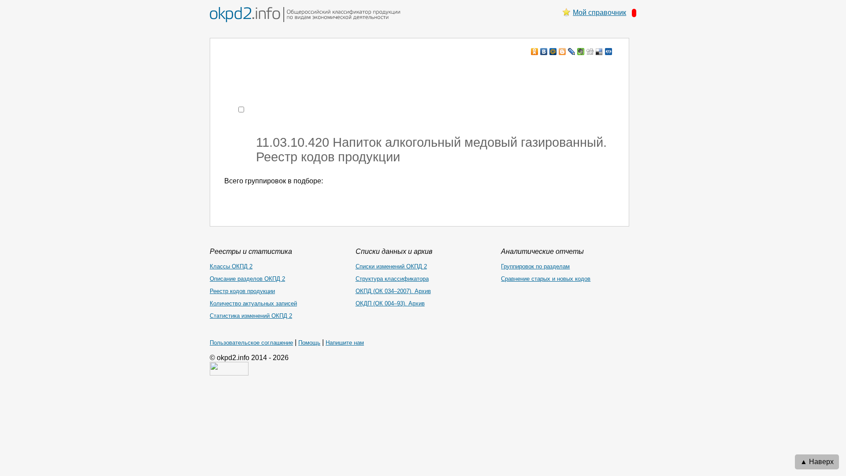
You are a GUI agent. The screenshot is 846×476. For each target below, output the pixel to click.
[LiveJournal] (571, 51)
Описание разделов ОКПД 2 (247, 278)
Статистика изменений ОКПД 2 (251, 315)
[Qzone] (608, 51)
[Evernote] (581, 51)
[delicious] (599, 51)
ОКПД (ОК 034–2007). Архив (393, 291)
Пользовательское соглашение (251, 342)
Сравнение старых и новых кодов (545, 278)
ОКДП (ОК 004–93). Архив (390, 303)
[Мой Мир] (553, 51)
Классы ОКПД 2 (231, 266)
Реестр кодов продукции (242, 291)
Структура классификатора (392, 278)
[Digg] (590, 51)
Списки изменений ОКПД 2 (391, 266)
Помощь (309, 342)
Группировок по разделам (535, 266)
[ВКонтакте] (544, 51)
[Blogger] (562, 51)
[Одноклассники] (534, 51)
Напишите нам (345, 342)
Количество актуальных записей (253, 303)
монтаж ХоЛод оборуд (312, 68)
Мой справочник (599, 12)
